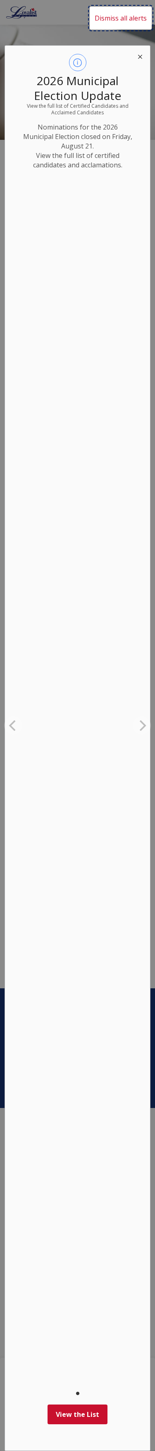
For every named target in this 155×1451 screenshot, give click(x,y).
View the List (77, 1414)
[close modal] (140, 55)
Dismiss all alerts (121, 18)
